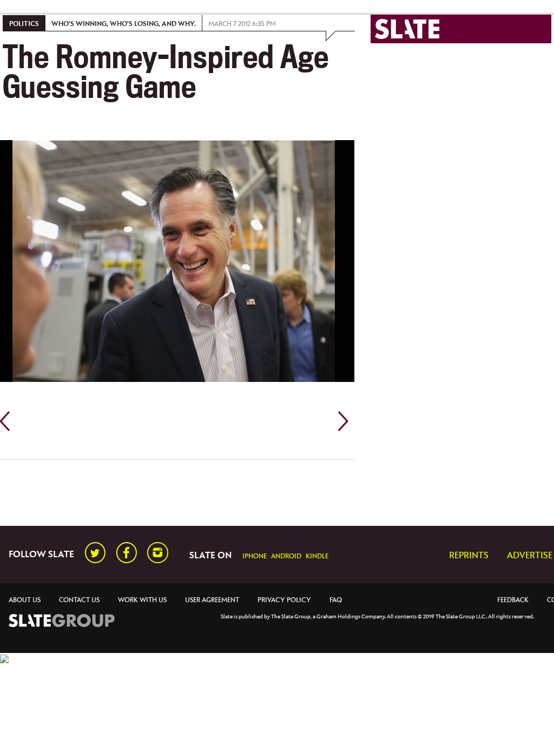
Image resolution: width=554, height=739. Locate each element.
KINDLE (317, 556)
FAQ (335, 600)
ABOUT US (25, 600)
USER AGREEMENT (212, 600)
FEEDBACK (513, 600)
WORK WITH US (142, 600)
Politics (24, 24)
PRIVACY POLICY (284, 600)
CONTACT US (79, 600)
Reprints (469, 556)
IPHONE (254, 556)
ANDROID (286, 556)
